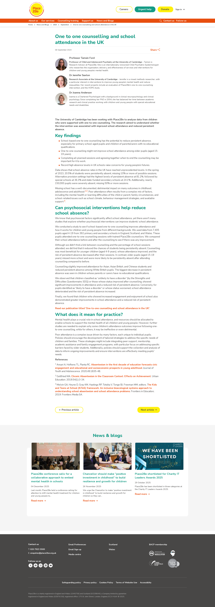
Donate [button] (165, 9)
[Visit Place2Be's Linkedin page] (46, 565)
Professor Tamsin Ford (82, 58)
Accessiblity (145, 582)
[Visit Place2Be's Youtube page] (51, 565)
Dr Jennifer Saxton (79, 75)
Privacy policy (90, 582)
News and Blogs (105, 20)
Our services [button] (47, 20)
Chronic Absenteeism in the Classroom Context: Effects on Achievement (111, 376)
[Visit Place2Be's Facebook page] (36, 565)
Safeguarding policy (71, 582)
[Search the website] (160, 21)
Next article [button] (147, 409)
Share (153, 49)
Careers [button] (124, 9)
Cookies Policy (106, 582)
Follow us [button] (181, 20)
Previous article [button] (70, 409)
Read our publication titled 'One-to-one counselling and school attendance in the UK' (102, 308)
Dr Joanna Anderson (80, 92)
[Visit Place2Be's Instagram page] (41, 565)
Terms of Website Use (126, 582)
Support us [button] (87, 20)
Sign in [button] (178, 9)
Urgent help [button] (144, 9)
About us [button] (33, 20)
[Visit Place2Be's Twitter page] (30, 565)
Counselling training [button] (68, 20)
